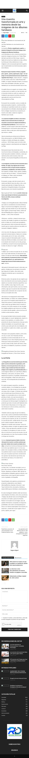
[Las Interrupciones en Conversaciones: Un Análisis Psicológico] (5, 646)
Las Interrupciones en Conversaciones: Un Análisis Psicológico (17, 646)
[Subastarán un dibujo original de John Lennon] (5, 577)
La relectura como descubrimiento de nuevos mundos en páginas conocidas (18, 570)
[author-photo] (14, 548)
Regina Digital (6, 32)
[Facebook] (2, 35)
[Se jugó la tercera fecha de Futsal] (5, 680)
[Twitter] (6, 35)
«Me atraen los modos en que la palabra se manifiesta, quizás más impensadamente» (19, 563)
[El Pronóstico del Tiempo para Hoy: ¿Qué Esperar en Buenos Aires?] (5, 661)
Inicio (2, 14)
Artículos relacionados (7, 557)
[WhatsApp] (13, 35)
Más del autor (18, 557)
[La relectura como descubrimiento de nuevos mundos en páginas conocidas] (5, 570)
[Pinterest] (9, 35)
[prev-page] (2, 583)
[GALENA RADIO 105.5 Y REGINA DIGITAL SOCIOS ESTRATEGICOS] (5, 673)
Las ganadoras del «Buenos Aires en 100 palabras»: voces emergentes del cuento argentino (22, 532)
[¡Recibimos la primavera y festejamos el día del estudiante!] (5, 687)
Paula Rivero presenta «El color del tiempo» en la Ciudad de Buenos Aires (7, 530)
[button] (2, 11)
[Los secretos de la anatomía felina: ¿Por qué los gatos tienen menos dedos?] (5, 654)
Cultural (6, 14)
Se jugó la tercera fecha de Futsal (18, 678)
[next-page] (5, 583)
